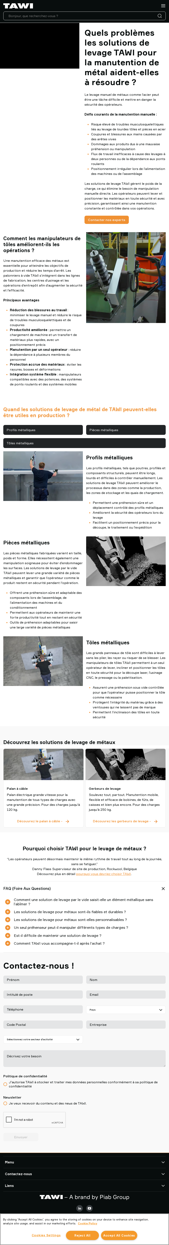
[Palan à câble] (43, 764)
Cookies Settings (46, 1235)
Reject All (82, 1235)
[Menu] (163, 6)
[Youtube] (89, 1208)
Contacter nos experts (106, 220)
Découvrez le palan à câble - (43, 821)
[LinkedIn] (79, 1208)
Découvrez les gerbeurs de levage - (125, 821)
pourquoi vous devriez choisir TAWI (103, 874)
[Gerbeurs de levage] (125, 764)
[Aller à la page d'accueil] (18, 5)
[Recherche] (160, 16)
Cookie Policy (87, 1223)
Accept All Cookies (119, 1235)
